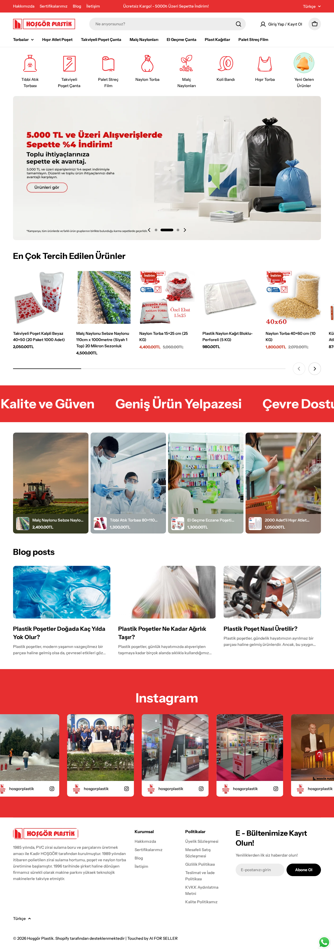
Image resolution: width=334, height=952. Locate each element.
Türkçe (309, 6)
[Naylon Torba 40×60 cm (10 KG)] (293, 297)
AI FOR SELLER (163, 938)
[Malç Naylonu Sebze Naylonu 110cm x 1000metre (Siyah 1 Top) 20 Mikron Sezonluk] (104, 297)
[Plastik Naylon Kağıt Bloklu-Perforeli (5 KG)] (230, 297)
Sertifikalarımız (54, 6)
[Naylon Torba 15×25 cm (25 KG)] (167, 297)
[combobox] (167, 24)
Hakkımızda (23, 6)
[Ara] (238, 24)
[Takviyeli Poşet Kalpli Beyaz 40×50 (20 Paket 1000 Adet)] (40, 297)
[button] (156, 230)
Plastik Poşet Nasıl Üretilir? (260, 628)
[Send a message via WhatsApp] (324, 942)
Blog (77, 6)
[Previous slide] (149, 230)
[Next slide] (185, 230)
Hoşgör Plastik (40, 938)
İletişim (93, 6)
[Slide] (167, 168)
